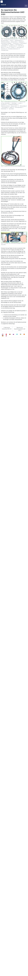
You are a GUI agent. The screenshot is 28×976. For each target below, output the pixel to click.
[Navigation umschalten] (26, 6)
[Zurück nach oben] (25, 973)
